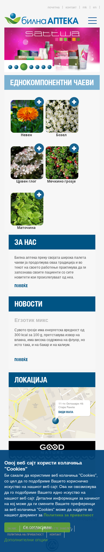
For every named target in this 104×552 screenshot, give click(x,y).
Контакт (55, 534)
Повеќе (21, 359)
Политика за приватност (69, 515)
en (94, 7)
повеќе (21, 285)
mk (85, 7)
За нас (12, 528)
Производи (31, 528)
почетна (54, 7)
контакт (71, 7)
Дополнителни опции (26, 539)
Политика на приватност (25, 534)
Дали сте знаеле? (58, 528)
